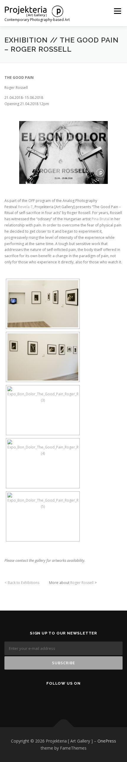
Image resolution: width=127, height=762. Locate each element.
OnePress (106, 741)
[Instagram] (74, 699)
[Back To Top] (63, 727)
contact (21, 560)
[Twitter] (59, 699)
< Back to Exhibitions (21, 582)
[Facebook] (45, 699)
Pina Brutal (101, 218)
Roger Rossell (82, 582)
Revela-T (25, 206)
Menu (117, 11)
